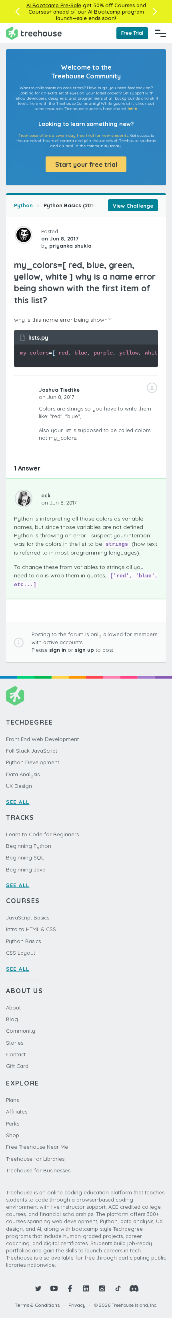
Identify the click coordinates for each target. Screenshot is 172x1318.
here (132, 108)
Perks (12, 1123)
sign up (84, 650)
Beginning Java (26, 869)
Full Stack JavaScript (31, 750)
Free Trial (132, 33)
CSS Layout (20, 952)
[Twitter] (38, 1288)
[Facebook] (70, 1288)
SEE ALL (18, 802)
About (13, 1007)
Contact (16, 1054)
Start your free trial (86, 164)
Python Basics (23, 941)
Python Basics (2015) (71, 205)
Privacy (77, 1305)
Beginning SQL (25, 857)
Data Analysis (23, 774)
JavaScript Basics (27, 917)
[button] (17, 11)
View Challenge (133, 205)
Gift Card (17, 1066)
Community (20, 1031)
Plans (12, 1100)
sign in (57, 650)
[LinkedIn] (86, 1288)
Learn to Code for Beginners (42, 834)
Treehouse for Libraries (35, 1159)
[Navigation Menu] (160, 33)
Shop (12, 1135)
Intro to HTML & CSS (31, 929)
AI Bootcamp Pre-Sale (53, 5)
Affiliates (16, 1111)
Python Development (32, 762)
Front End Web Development (42, 739)
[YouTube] (54, 1288)
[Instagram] (102, 1288)
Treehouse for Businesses (38, 1170)
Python (23, 205)
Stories (14, 1043)
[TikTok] (118, 1288)
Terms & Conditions (37, 1305)
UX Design (19, 786)
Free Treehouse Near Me (37, 1147)
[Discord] (134, 1288)
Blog (12, 1019)
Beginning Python (28, 846)
